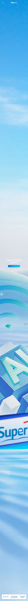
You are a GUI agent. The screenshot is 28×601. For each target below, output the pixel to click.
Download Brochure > (14, 266)
